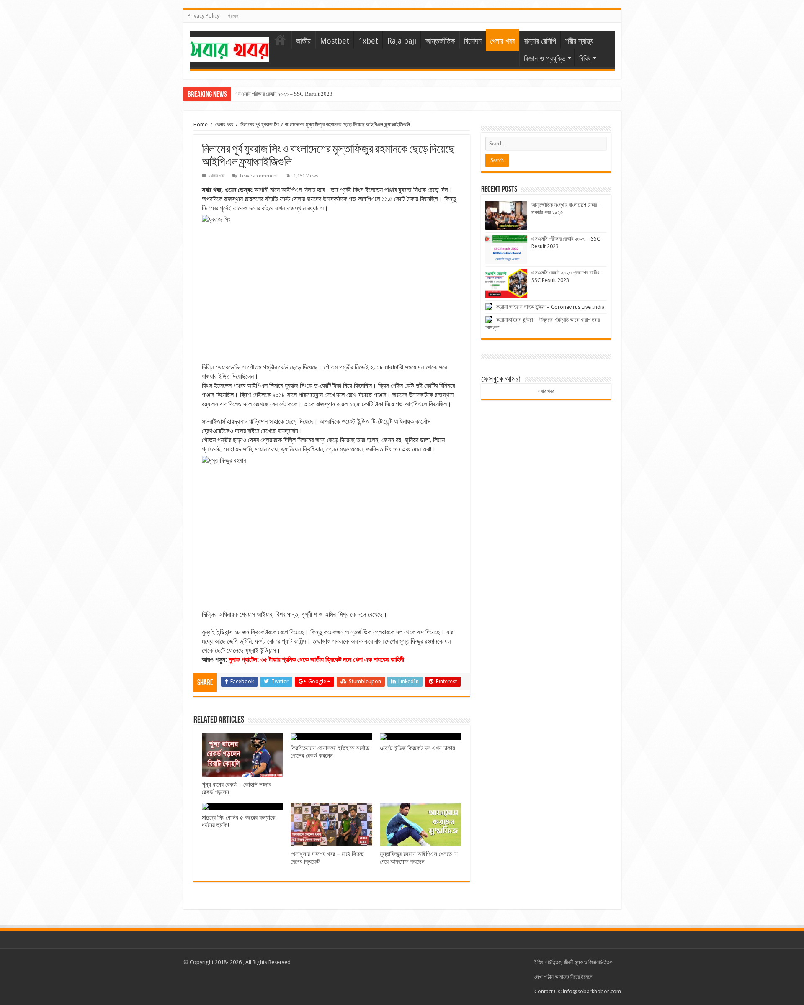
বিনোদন (473, 40)
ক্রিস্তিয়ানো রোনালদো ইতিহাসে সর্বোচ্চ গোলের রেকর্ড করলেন (330, 751)
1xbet (368, 40)
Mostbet (334, 40)
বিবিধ (585, 58)
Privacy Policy (203, 16)
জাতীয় (303, 40)
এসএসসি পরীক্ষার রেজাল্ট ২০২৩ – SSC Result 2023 (283, 94)
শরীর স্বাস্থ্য (579, 40)
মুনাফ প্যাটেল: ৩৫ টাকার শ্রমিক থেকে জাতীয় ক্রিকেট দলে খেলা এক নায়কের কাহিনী (316, 660)
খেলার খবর (502, 40)
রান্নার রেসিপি (540, 40)
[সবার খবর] (229, 48)
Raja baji (401, 40)
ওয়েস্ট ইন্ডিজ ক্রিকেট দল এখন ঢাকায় (417, 748)
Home (200, 124)
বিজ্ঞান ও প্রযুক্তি (545, 58)
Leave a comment (259, 176)
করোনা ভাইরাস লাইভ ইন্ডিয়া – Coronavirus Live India (550, 307)
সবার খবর (546, 391)
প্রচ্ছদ (233, 16)
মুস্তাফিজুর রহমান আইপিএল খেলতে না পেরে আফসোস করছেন (419, 857)
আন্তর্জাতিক (440, 40)
